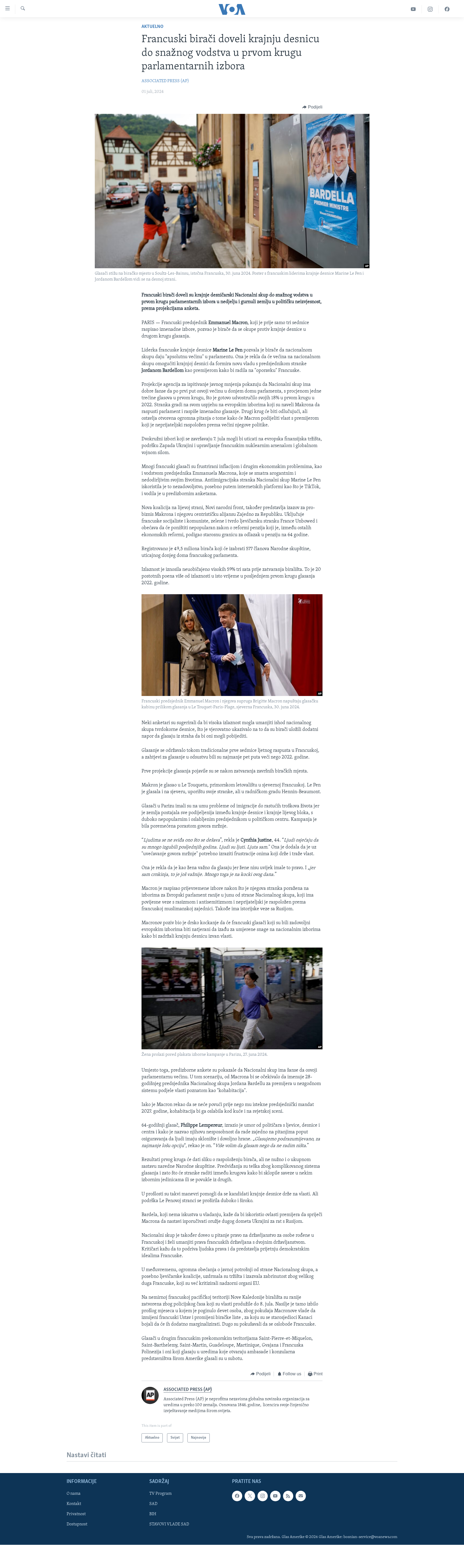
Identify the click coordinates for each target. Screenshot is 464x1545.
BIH (152, 1514)
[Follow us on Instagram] (263, 1496)
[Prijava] (301, 1496)
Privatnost (76, 1514)
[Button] (312, 107)
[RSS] (288, 1496)
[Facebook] (447, 9)
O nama (74, 1494)
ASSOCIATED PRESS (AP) (165, 81)
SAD (153, 1504)
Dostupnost (77, 1524)
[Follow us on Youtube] (275, 1496)
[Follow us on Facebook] (237, 1496)
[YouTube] (413, 9)
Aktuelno (153, 26)
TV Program (160, 1494)
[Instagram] (430, 9)
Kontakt (74, 1504)
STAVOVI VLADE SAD (169, 1524)
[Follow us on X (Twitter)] (250, 1496)
